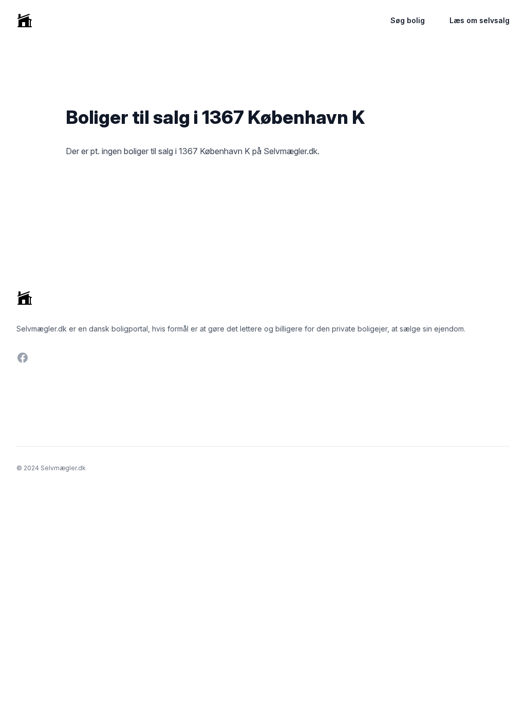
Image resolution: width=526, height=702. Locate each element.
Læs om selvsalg (479, 20)
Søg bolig (407, 20)
